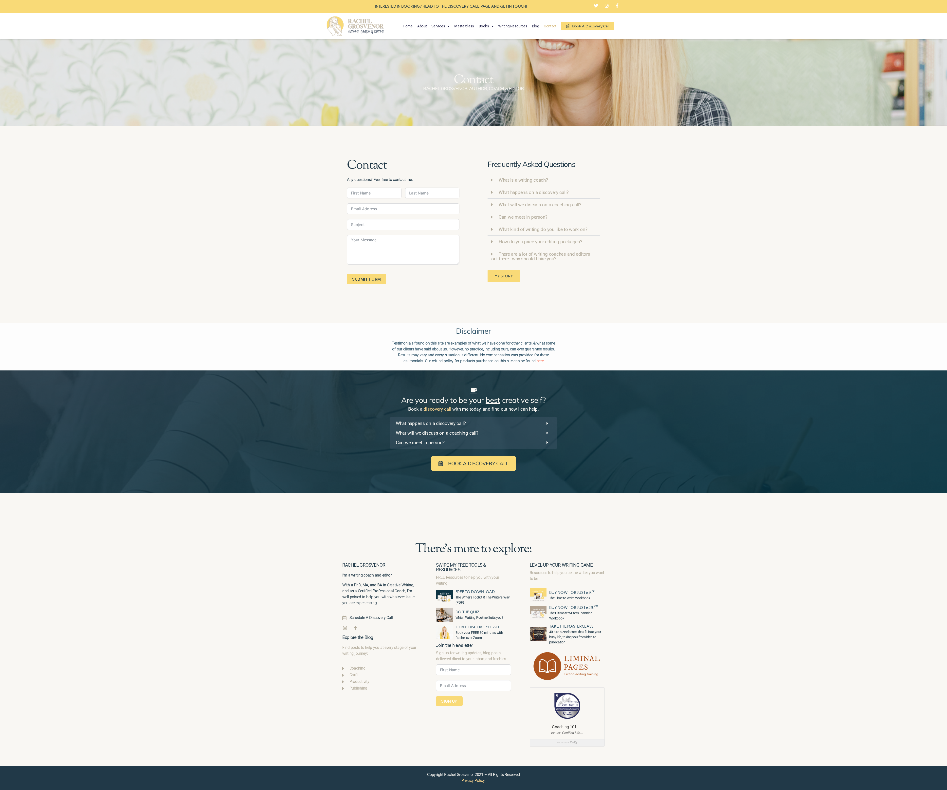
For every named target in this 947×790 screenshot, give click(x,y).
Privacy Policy (473, 780)
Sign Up (449, 701)
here (540, 361)
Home (408, 26)
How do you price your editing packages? (540, 242)
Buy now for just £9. (572, 592)
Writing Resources (512, 26)
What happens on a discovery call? (534, 192)
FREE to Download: (475, 591)
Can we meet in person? (523, 217)
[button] (544, 180)
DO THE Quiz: (468, 612)
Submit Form (366, 279)
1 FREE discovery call (477, 627)
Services (438, 26)
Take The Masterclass (571, 626)
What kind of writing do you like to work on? (543, 229)
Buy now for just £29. (573, 607)
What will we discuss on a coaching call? (540, 205)
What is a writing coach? (523, 180)
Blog (535, 26)
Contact (550, 26)
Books (484, 26)
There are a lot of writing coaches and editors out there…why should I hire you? (540, 256)
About (422, 26)
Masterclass (464, 26)
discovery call (437, 409)
